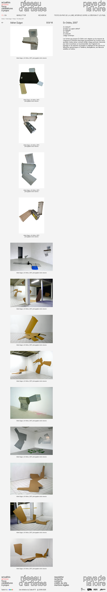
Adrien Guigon (9, 18)
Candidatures (7, 8)
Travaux (14, 18)
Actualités (5, 2)
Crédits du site (60, 583)
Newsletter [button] (21, 15)
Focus (3, 6)
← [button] (2, 22)
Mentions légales (61, 585)
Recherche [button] (42, 15)
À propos (5, 10)
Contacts (58, 581)
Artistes (4, 4)
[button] (9, 589)
